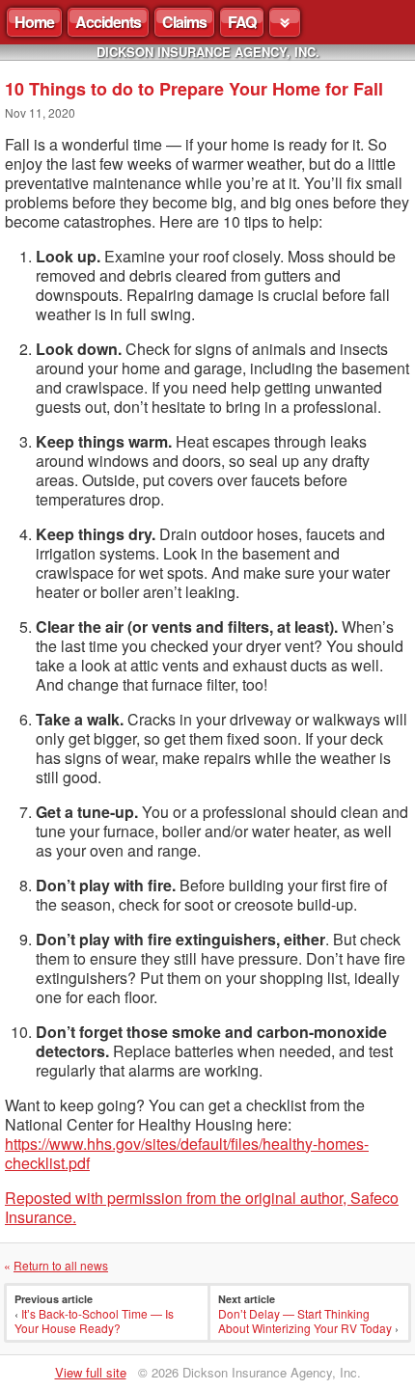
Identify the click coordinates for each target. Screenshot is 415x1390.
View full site (90, 1372)
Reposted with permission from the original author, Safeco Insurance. (202, 1207)
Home (34, 22)
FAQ (242, 22)
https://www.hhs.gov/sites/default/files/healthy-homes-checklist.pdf (187, 1153)
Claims (184, 22)
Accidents (108, 22)
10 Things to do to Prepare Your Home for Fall (194, 88)
